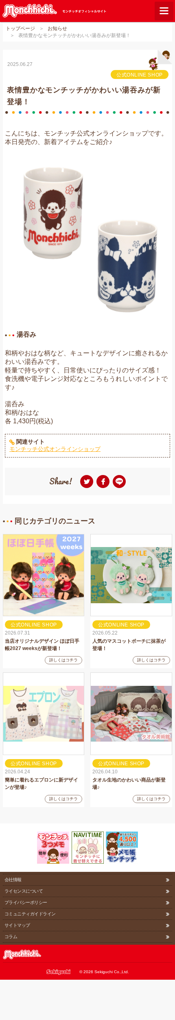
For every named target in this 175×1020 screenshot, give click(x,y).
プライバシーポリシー (25, 902)
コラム (10, 936)
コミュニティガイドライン (29, 913)
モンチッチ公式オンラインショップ (55, 449)
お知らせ (57, 28)
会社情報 (13, 879)
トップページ (20, 28)
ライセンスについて (23, 891)
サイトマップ (17, 925)
